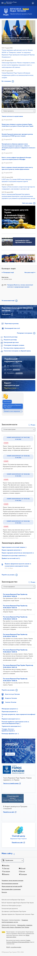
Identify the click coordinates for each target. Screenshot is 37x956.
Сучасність (11, 373)
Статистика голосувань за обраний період (17, 351)
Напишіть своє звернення (12, 411)
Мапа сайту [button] (7, 854)
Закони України (10, 702)
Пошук (33, 425)
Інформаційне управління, (24, 925)
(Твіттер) (6, 868)
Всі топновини (6, 81)
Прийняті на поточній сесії (10, 558)
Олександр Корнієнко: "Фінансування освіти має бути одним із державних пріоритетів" (17, 40)
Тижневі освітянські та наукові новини (12, 116)
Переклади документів (9, 711)
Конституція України (12, 694)
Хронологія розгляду (10, 337)
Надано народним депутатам (11, 550)
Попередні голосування (24, 333)
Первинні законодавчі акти (10, 719)
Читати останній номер (11, 783)
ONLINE (25, 9)
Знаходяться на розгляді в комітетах (13, 555)
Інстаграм (6, 871)
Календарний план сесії (12, 328)
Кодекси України (11, 698)
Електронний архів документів (10, 908)
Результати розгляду (10, 339)
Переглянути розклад (11, 323)
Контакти (4, 892)
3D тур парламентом (14, 366)
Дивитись (10, 754)
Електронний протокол (11, 342)
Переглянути (6, 314)
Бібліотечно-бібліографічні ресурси (11, 905)
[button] (5, 32)
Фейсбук (6, 865)
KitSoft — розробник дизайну (13, 947)
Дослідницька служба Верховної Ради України (14, 911)
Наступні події (29, 272)
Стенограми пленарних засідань (14, 345)
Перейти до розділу (8, 574)
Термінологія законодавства (11, 726)
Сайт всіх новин (27, 203)
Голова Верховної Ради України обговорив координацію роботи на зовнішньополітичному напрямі (17, 75)
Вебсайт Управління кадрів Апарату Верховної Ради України (18, 902)
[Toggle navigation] (2, 3)
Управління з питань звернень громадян (12, 880)
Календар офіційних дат (10, 733)
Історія (9, 369)
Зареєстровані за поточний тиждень (13, 547)
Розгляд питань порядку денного (14, 348)
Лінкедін (6, 874)
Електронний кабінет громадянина (11, 889)
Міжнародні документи (9, 708)
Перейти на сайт (9, 812)
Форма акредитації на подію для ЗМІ (12, 886)
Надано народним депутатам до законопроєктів (17, 553)
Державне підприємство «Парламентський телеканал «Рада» (18, 914)
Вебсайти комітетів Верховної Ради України (13, 899)
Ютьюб (22, 868)
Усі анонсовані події (8, 300)
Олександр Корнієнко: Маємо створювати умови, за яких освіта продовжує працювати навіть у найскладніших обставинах (18, 65)
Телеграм (23, 874)
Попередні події (8, 272)
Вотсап (22, 871)
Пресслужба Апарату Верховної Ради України (15, 927)
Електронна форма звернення (10, 883)
